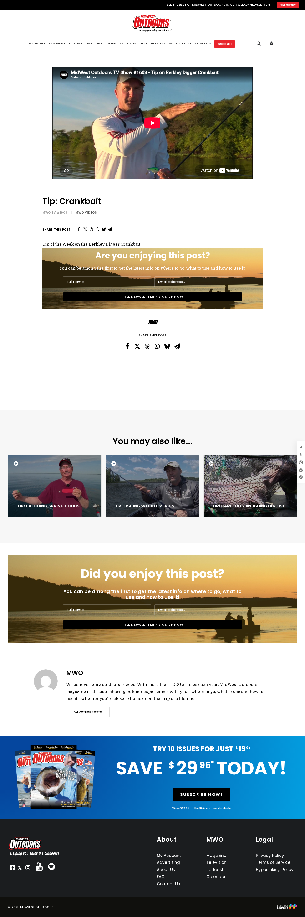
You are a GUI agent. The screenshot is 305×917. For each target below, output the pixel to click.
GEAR (143, 43)
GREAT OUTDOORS (122, 43)
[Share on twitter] (85, 229)
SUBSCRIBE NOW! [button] (201, 794)
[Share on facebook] (79, 229)
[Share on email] (110, 229)
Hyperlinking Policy (275, 869)
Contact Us (168, 884)
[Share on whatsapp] (97, 229)
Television (216, 862)
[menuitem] (37, 43)
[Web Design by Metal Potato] (287, 909)
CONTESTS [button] (203, 43)
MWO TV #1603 (54, 212)
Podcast (215, 869)
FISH (89, 43)
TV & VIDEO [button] (56, 43)
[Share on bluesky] (104, 229)
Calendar (216, 877)
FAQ (161, 877)
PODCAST (76, 43)
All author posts (88, 712)
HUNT (100, 43)
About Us (166, 869)
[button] (12, 868)
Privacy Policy (270, 855)
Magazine (216, 855)
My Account (169, 855)
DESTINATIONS (162, 43)
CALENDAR (183, 43)
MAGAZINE (37, 43)
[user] (272, 43)
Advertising (168, 862)
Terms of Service (273, 862)
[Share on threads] (91, 229)
